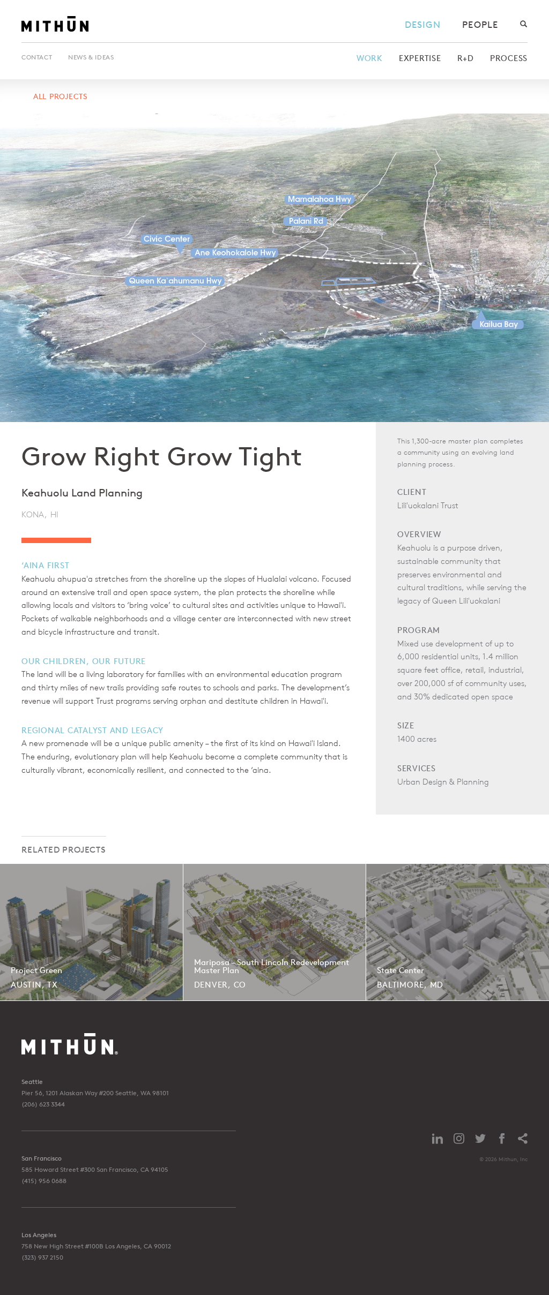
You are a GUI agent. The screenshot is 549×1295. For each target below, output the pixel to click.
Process (509, 58)
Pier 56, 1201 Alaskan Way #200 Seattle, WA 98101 (95, 1093)
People (480, 24)
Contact (36, 57)
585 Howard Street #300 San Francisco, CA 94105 (94, 1169)
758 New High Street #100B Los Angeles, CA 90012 (96, 1246)
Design (423, 24)
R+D (465, 58)
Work (370, 58)
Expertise (420, 58)
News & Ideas (91, 57)
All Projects (60, 96)
